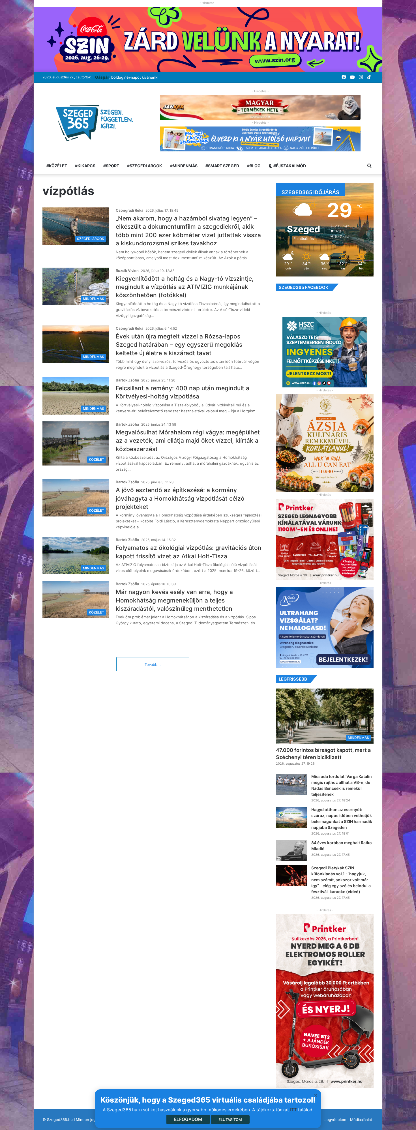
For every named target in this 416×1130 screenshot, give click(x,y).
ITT (293, 1109)
